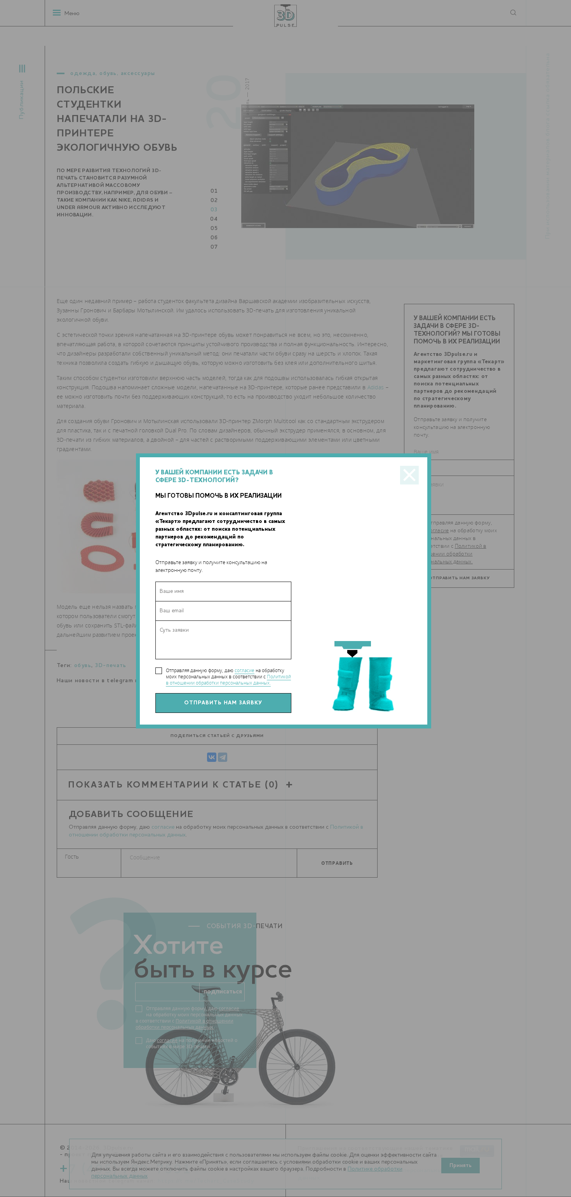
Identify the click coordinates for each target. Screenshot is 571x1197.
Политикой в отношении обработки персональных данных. (228, 679)
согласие (244, 670)
